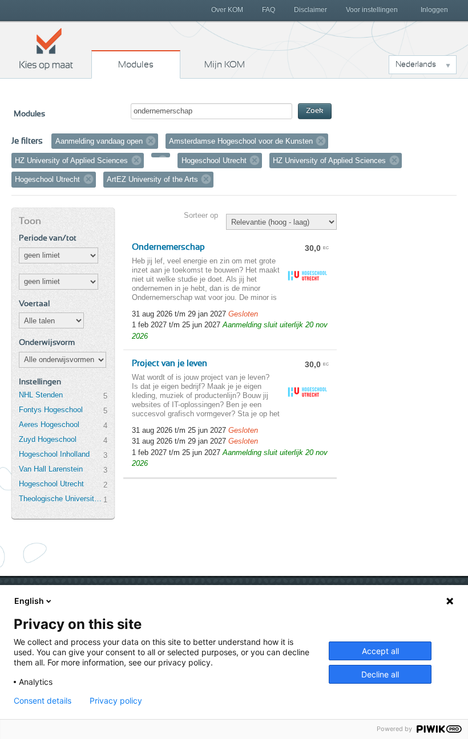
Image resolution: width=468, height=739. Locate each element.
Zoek (315, 111)
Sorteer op (201, 215)
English (29, 601)
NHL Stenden (41, 395)
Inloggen (434, 9)
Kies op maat (46, 48)
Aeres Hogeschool (49, 424)
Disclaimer (310, 9)
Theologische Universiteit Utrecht (61, 498)
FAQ (268, 9)
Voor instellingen (372, 9)
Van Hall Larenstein (51, 469)
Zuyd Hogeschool (47, 439)
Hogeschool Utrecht (51, 484)
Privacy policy (116, 700)
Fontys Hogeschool (51, 409)
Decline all (380, 674)
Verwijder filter (150, 140)
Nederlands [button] (416, 64)
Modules (136, 64)
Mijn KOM (224, 64)
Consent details (42, 700)
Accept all (380, 651)
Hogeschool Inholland (54, 454)
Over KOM (227, 9)
